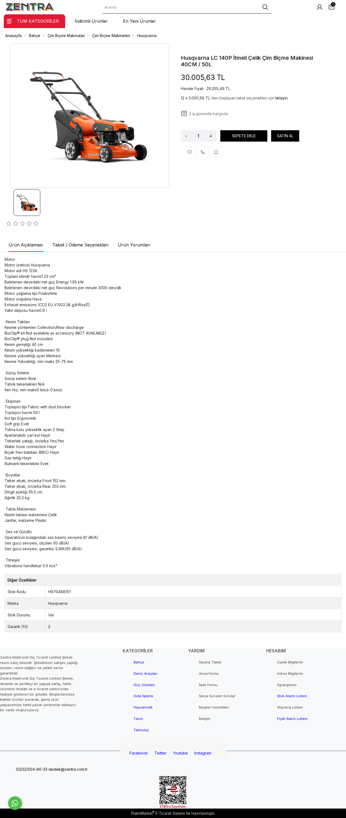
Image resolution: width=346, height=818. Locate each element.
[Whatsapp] (15, 803)
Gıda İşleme (143, 696)
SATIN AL (285, 135)
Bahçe (139, 662)
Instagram (202, 753)
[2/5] (12, 224)
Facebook (138, 753)
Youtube (180, 753)
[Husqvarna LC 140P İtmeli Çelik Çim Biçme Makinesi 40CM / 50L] (89, 115)
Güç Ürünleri (144, 685)
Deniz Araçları (145, 673)
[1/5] (9, 224)
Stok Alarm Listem (292, 696)
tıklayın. (281, 98)
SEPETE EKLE (244, 135)
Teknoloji (141, 730)
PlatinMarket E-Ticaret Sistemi (158, 813)
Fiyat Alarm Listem (292, 718)
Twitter (160, 753)
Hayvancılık (143, 707)
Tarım (138, 718)
